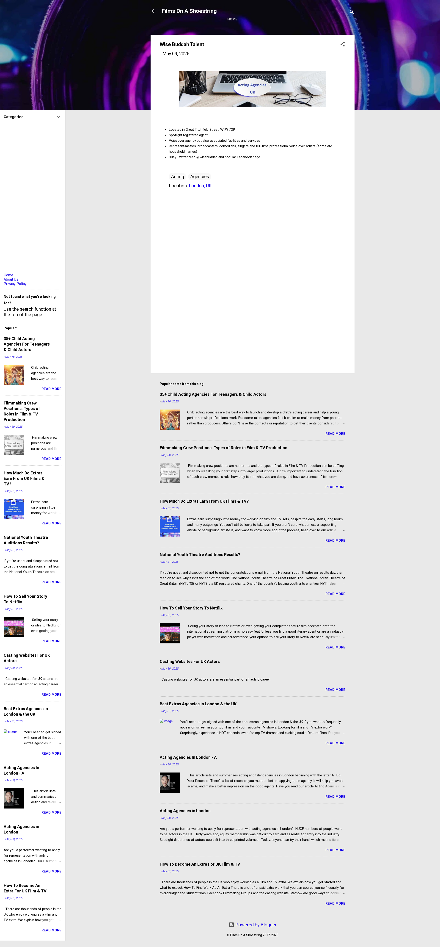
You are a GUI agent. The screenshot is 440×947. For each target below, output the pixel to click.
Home (232, 19)
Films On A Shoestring (189, 11)
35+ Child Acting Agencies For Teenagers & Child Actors (213, 394)
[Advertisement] (252, 331)
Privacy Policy (15, 284)
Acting (177, 176)
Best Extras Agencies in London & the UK (198, 703)
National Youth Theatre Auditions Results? (200, 554)
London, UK (200, 185)
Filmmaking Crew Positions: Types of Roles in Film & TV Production (223, 447)
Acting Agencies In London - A (188, 757)
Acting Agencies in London (185, 810)
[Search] (352, 12)
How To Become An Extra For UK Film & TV (200, 864)
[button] (342, 45)
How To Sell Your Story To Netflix (191, 608)
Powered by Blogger (255, 925)
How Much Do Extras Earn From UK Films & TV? (204, 501)
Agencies (199, 176)
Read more (335, 434)
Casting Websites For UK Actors (190, 661)
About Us (11, 279)
